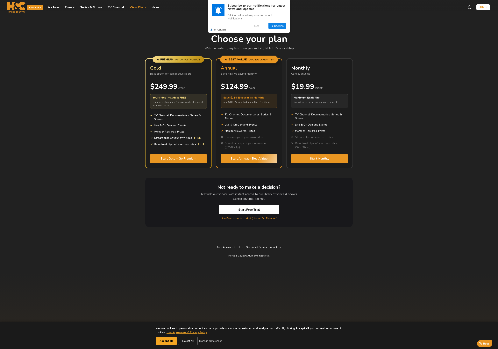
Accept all (166, 340)
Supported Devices (256, 247)
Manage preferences (210, 340)
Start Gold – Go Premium (178, 158)
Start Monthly (319, 158)
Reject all (188, 340)
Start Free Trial (249, 210)
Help (240, 247)
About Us (275, 247)
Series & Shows (91, 7)
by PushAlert (220, 29)
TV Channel (116, 7)
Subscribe (277, 26)
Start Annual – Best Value (249, 158)
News (156, 7)
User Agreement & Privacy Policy (187, 332)
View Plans (138, 7)
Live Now (53, 7)
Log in (483, 7)
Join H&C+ (35, 7)
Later (256, 26)
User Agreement (226, 247)
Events (70, 7)
